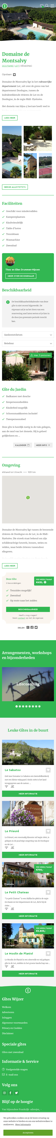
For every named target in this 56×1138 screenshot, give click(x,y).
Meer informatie (23, 1124)
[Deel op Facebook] (32, 627)
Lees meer (9, 118)
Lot (17, 66)
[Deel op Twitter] (36, 627)
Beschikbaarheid (28, 609)
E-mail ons (11, 1074)
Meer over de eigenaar (21, 276)
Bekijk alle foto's (15, 187)
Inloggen (7, 1017)
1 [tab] (16, 706)
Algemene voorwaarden (15, 1022)
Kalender (21, 445)
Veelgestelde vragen (16, 1069)
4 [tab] (26, 706)
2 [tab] (20, 706)
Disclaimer (7, 1033)
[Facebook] (10, 1092)
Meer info (42, 445)
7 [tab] (36, 706)
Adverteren (8, 1012)
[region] (28, 1125)
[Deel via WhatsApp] (28, 627)
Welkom (6, 1007)
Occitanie (8, 66)
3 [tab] (23, 706)
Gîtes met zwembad (12, 1052)
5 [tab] (30, 706)
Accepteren (28, 1132)
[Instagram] (4, 1092)
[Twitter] (16, 1092)
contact (21, 618)
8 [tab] (39, 706)
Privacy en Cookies (12, 1028)
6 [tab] (33, 706)
